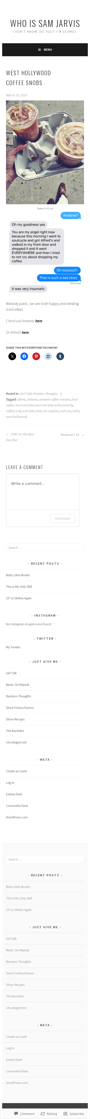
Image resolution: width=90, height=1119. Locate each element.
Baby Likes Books (18, 575)
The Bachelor (15, 731)
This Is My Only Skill (19, 586)
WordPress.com (17, 817)
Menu (48, 49)
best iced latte (24, 405)
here (38, 320)
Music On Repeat (17, 684)
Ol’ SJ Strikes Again (18, 598)
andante (32, 399)
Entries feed (14, 794)
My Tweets (13, 647)
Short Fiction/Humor (20, 707)
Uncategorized (16, 742)
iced (18, 411)
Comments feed (17, 806)
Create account (16, 771)
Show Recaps (15, 719)
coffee (10, 411)
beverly (68, 405)
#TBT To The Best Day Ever (20, 437)
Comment (62, 518)
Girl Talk (26, 394)
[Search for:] (45, 547)
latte (39, 411)
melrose (65, 411)
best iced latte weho (48, 405)
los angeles (51, 411)
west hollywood (16, 417)
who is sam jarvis (45, 23)
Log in (10, 782)
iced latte (28, 411)
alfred (21, 399)
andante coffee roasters (55, 399)
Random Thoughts (45, 394)
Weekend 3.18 (70, 435)
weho (76, 411)
